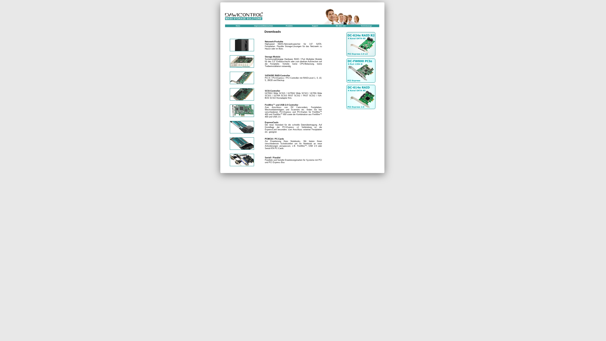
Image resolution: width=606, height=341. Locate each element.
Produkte (289, 26)
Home (238, 26)
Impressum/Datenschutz (263, 26)
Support (315, 26)
